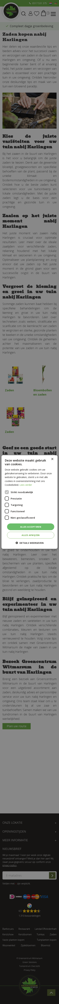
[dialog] (29, 502)
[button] (30, 543)
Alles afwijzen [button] (31, 535)
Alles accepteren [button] (30, 526)
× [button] (52, 459)
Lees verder (26, 484)
